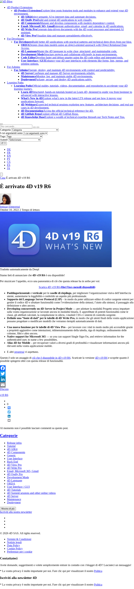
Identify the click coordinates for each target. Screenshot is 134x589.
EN (9, 155)
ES (8, 165)
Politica (98, 571)
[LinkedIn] (67, 379)
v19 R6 (4, 395)
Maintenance (14, 499)
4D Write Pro (14, 467)
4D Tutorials (14, 489)
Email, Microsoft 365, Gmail (23, 471)
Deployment (14, 502)
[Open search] (1, 123)
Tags (2, 136)
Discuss (4, 389)
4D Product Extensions (19, 7)
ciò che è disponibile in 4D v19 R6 (51, 357)
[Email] (67, 385)
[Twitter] (67, 373)
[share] (7, 423)
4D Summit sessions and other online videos (31, 493)
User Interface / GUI (18, 486)
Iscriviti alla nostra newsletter (16, 512)
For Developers (15, 38)
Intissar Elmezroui (10, 206)
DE (9, 149)
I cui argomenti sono (11, 133)
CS (8, 161)
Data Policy (13, 545)
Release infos (14, 442)
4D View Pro (14, 464)
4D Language (14, 480)
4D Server (12, 496)
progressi (19, 351)
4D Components (16, 452)
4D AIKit (12, 449)
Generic (11, 455)
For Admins (13, 66)
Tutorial (11, 446)
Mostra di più (7, 508)
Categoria (5, 129)
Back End (12, 461)
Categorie (9, 435)
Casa (2, 177)
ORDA (11, 483)
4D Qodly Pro (15, 474)
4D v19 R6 (101, 357)
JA (8, 168)
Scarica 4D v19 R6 (67, 287)
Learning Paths (15, 82)
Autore (4, 139)
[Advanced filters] (34, 127)
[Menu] (1, 174)
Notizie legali (14, 542)
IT (3, 143)
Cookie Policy (15, 548)
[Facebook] (67, 368)
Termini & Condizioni (19, 539)
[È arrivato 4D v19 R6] (56, 266)
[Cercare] (37, 127)
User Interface (15, 458)
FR (8, 152)
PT (8, 158)
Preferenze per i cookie (19, 551)
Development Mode (18, 477)
